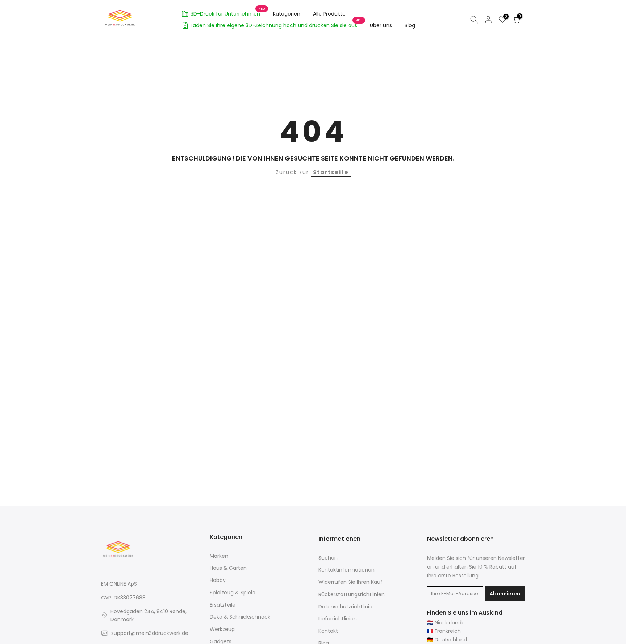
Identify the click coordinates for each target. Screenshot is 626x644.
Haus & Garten (228, 568)
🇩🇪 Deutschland (447, 639)
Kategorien (286, 13)
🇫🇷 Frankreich (444, 631)
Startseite (331, 172)
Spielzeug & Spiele (232, 592)
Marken (219, 556)
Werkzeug (222, 629)
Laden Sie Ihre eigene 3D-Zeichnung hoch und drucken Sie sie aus (277, 24)
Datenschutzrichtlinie (345, 606)
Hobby (218, 580)
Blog (410, 25)
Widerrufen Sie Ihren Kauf (350, 582)
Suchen (328, 557)
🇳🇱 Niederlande (446, 622)
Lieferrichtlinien (337, 618)
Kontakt (328, 631)
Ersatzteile (222, 605)
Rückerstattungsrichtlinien (351, 594)
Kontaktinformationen (346, 569)
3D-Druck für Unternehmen (228, 12)
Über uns (381, 25)
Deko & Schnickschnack (240, 617)
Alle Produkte (329, 13)
